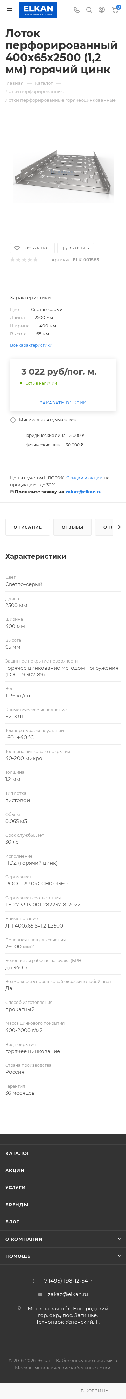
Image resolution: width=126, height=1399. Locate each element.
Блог (12, 1221)
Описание (28, 527)
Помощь (18, 1256)
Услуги (15, 1187)
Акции (15, 1170)
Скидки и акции (84, 477)
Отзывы (72, 527)
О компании (24, 1239)
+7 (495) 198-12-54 (64, 1281)
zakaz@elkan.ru (84, 491)
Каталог (17, 1153)
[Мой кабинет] (102, 10)
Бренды (16, 1204)
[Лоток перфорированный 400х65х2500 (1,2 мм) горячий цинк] (63, 171)
